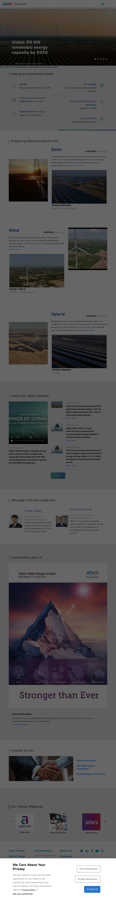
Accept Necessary (87, 879)
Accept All (92, 889)
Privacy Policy (28, 890)
